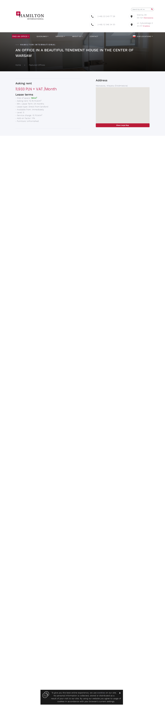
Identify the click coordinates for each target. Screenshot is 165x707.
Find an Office (19, 36)
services (60, 36)
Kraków (146, 26)
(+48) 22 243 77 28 (106, 16)
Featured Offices (37, 65)
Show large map (122, 125)
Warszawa (148, 18)
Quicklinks (42, 36)
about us (76, 36)
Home (18, 65)
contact (94, 36)
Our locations (144, 36)
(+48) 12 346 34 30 (106, 24)
